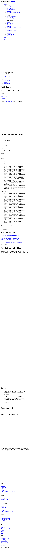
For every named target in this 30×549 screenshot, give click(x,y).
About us (3, 539)
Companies (10, 8)
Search (9, 33)
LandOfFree (7, 4)
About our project (5, 538)
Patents (9, 11)
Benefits (3, 516)
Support (2, 545)
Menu (5, 29)
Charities (9, 6)
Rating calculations (5, 518)
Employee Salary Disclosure (14, 12)
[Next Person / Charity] (2, 411)
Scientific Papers (11, 18)
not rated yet (9, 101)
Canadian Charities (5, 519)
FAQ (2, 522)
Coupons (3, 530)
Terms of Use (10, 34)
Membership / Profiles (12, 30)
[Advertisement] (15, 56)
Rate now (3, 98)
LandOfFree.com (5, 521)
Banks (8, 22)
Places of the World (12, 16)
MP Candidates (11, 9)
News (2, 543)
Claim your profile (4, 96)
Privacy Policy (10, 35)
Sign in (5, 37)
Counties (9, 24)
